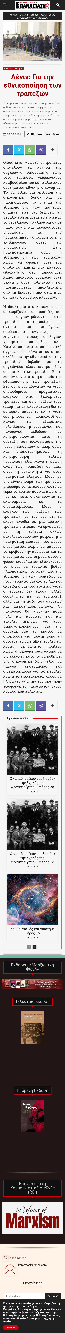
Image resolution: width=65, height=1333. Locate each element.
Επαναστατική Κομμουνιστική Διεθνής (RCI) (32, 1188)
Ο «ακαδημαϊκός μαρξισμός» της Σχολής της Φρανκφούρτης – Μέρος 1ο (32, 858)
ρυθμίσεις (39, 1312)
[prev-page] (29, 947)
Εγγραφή (53, 1296)
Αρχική (13, 14)
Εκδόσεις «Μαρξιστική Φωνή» (32, 967)
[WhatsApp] (30, 150)
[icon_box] (25, 1269)
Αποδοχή (10, 1327)
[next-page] (34, 947)
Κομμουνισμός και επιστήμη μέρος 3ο (32, 931)
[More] (52, 150)
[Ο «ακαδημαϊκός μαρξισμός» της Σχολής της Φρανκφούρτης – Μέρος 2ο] (32, 749)
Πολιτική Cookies (45, 1315)
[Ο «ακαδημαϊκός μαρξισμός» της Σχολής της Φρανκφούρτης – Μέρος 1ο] (32, 824)
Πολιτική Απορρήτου (15, 1315)
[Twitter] (19, 150)
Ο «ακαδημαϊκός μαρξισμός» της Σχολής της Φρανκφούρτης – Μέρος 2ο (32, 783)
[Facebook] (8, 150)
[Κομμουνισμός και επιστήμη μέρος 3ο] (32, 899)
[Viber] (41, 150)
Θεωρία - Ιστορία (29, 14)
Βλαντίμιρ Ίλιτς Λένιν (45, 134)
